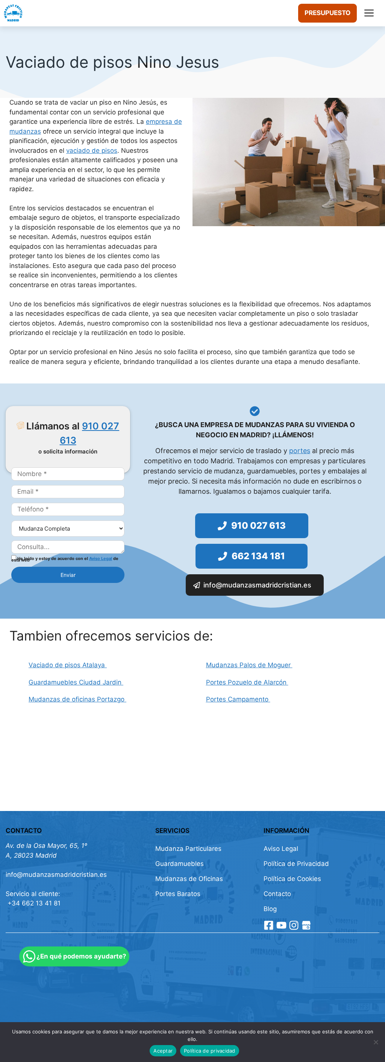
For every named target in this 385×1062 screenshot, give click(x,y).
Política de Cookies (292, 878)
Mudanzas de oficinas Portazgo (77, 699)
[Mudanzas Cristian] (13, 13)
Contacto (277, 894)
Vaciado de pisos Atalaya (68, 665)
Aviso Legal (100, 558)
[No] (375, 1042)
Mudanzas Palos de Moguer (249, 665)
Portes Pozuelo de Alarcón (247, 682)
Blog (270, 909)
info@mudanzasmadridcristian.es (56, 874)
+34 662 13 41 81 (33, 903)
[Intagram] (294, 925)
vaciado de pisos (91, 150)
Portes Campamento (238, 699)
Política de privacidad (209, 1051)
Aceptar (163, 1051)
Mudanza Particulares (188, 848)
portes (299, 451)
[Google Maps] (306, 925)
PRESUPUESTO (327, 13)
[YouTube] (281, 925)
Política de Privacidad (296, 863)
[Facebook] (269, 925)
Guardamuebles (179, 863)
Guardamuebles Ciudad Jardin (76, 682)
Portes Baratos (177, 894)
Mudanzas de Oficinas (189, 878)
